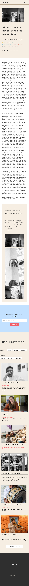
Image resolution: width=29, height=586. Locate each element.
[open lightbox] (13, 15)
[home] (5, 2)
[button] (24, 2)
